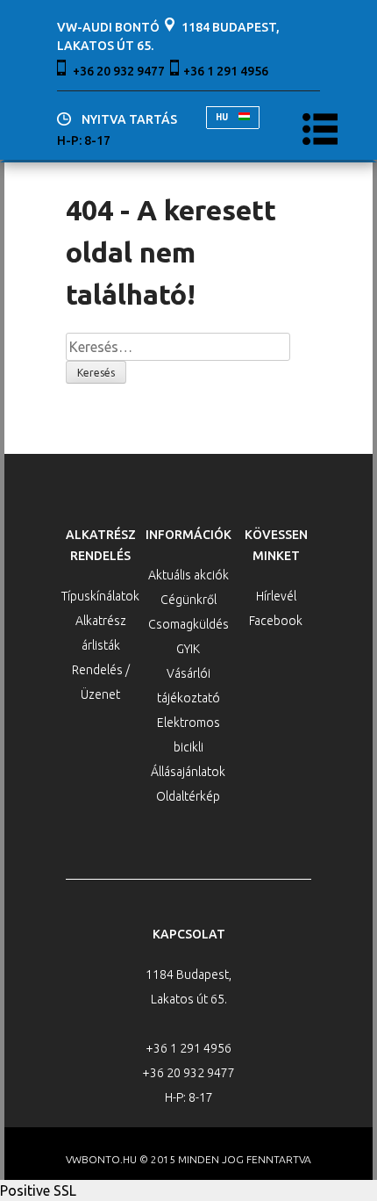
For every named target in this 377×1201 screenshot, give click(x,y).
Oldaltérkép (188, 796)
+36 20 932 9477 (119, 71)
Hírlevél (276, 596)
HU (223, 117)
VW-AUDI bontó (108, 27)
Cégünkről (188, 600)
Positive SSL (38, 1190)
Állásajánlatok (188, 772)
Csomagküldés (188, 624)
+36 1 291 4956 (225, 71)
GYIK (188, 649)
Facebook (275, 621)
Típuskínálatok (100, 596)
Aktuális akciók (188, 575)
